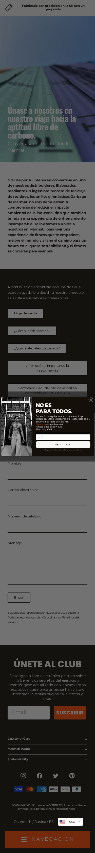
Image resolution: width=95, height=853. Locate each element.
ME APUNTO (62, 444)
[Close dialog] (91, 400)
